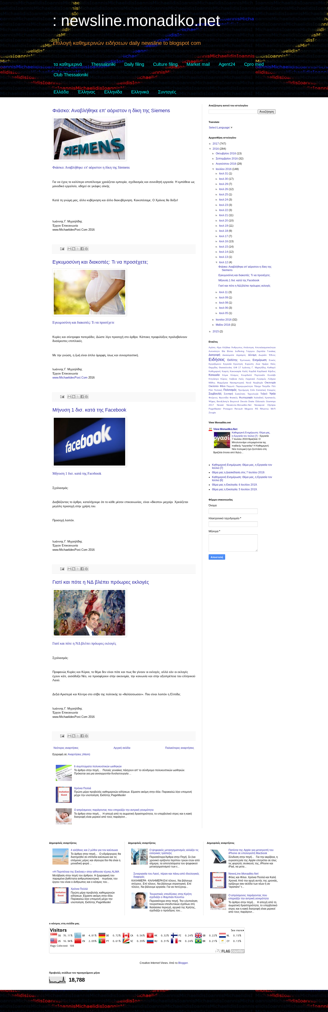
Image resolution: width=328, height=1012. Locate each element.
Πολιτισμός (230, 389)
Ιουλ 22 (224, 210)
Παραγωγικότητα (244, 386)
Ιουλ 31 (224, 173)
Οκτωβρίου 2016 (226, 153)
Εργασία (227, 364)
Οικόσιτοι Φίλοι (217, 386)
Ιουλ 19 (224, 225)
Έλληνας (86, 91)
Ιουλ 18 (224, 230)
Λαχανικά (250, 379)
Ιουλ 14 (224, 251)
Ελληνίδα (113, 91)
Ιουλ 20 (224, 220)
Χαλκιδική (259, 397)
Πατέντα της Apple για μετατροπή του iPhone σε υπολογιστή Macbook (251, 852)
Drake (251, 401)
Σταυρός (271, 390)
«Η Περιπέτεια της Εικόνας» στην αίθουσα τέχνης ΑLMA (85, 871)
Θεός (273, 364)
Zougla (212, 412)
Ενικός (272, 360)
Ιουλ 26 (224, 189)
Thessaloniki (103, 64)
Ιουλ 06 (224, 307)
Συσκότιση (240, 394)
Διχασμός (241, 355)
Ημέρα (265, 364)
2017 (216, 143)
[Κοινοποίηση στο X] (78, 248)
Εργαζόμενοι (215, 364)
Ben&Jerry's (223, 401)
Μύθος (212, 382)
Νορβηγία (258, 382)
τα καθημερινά (68, 64)
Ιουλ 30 (224, 178)
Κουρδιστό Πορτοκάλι (253, 375)
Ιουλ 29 (224, 184)
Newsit (220, 405)
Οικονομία (270, 382)
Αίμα (219, 347)
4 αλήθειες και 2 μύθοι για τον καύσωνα (94, 850)
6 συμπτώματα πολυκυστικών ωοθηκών (98, 766)
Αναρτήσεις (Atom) (79, 754)
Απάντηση (248, 347)
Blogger (183, 962)
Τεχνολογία (252, 394)
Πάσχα (257, 386)
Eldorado (260, 401)
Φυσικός (234, 397)
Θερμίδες (213, 367)
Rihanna (264, 409)
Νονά (248, 382)
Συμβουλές (215, 393)
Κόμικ (225, 375)
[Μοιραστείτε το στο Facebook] (82, 248)
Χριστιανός (270, 397)
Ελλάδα (61, 91)
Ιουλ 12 (224, 262)
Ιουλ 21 (224, 215)
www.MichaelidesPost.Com (69, 377)
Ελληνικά (140, 91)
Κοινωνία (214, 375)
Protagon (228, 409)
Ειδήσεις (217, 359)
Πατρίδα (266, 386)
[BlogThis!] (73, 248)
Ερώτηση (238, 364)
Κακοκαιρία (235, 371)
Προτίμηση (243, 390)
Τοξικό (263, 393)
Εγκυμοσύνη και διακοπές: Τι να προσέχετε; (100, 262)
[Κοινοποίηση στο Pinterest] (86, 248)
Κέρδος (272, 371)
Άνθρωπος (237, 347)
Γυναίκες (271, 351)
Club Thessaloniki (71, 74)
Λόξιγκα (272, 379)
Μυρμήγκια (222, 382)
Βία (223, 351)
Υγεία (272, 393)
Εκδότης (232, 360)
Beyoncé (234, 401)
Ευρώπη (249, 364)
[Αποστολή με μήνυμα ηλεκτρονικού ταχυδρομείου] (69, 248)
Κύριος (223, 379)
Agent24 (227, 64)
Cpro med (254, 64)
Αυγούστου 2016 (226, 163)
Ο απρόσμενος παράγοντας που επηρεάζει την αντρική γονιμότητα (114, 809)
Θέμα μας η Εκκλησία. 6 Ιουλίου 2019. (234, 484)
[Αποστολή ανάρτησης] (62, 248)
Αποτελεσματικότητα (265, 347)
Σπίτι (252, 390)
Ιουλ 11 (223, 292)
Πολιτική (218, 390)
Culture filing (165, 64)
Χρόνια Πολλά (82, 788)
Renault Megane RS (246, 409)
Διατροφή (214, 354)
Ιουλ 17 (224, 236)
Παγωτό (230, 386)
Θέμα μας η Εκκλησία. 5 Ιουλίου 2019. (234, 489)
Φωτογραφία (246, 397)
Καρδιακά (262, 371)
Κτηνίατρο (214, 379)
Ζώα (258, 364)
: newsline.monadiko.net (136, 20)
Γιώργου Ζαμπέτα (255, 351)
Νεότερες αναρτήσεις (66, 747)
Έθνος (272, 355)
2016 (216, 148)
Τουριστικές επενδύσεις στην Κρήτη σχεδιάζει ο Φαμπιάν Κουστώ (170, 895)
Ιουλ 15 (224, 246)
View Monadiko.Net (225, 429)
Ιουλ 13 (224, 257)
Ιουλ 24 (224, 199)
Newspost (259, 405)
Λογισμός (261, 379)
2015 (216, 331)
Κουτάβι (272, 375)
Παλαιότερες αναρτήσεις (179, 747)
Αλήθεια (226, 347)
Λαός (241, 379)
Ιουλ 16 (224, 241)
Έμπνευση (245, 360)
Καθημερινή (215, 371)
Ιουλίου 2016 (224, 169)
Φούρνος (213, 397)
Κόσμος (234, 375)
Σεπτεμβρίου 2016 (227, 158)
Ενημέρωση (260, 360)
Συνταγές (167, 91)
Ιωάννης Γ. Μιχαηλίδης (254, 367)
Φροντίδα (223, 397)
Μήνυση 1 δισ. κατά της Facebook (89, 410)
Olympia (271, 405)
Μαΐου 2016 (223, 324)
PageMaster (215, 409)
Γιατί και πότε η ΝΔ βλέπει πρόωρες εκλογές (100, 582)
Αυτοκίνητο (214, 351)
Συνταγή (228, 393)
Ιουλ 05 (224, 313)
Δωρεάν (263, 355)
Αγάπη (212, 347)
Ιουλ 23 (224, 205)
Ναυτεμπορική (237, 382)
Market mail (198, 64)
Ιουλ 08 (224, 302)
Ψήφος (212, 401)
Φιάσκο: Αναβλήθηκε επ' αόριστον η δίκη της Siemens (111, 110)
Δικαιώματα (228, 355)
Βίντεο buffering (235, 351)
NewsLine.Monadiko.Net (238, 405)
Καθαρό (271, 367)
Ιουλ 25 (224, 194)
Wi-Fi (273, 409)
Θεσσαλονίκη (225, 367)
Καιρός (225, 371)
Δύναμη (252, 355)
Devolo (243, 401)
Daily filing (134, 64)
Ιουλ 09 (224, 297)
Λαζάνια (233, 379)
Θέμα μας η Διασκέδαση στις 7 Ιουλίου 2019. (238, 472)
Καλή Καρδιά (249, 371)
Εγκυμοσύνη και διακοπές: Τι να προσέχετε (83, 322)
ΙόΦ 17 (237, 367)
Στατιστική (261, 390)
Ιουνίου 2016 (224, 319)
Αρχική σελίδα (122, 747)
